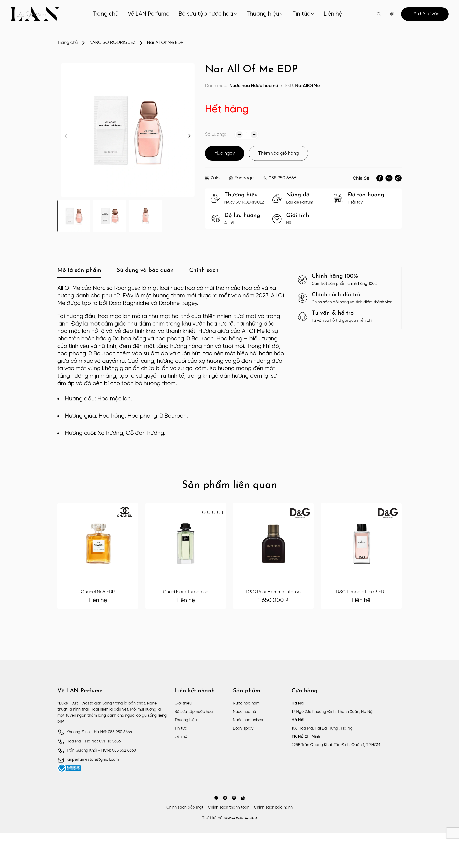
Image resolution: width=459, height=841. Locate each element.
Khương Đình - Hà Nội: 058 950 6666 (99, 732)
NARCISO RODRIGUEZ (112, 42)
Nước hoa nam (246, 703)
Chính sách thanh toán (228, 807)
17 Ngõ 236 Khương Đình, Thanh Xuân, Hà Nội (332, 712)
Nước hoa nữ (264, 85)
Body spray (243, 728)
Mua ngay (224, 153)
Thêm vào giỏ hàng (278, 153)
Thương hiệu (263, 14)
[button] (189, 136)
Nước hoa (239, 85)
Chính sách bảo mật (184, 807)
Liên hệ (333, 14)
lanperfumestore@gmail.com (93, 760)
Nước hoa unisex (248, 720)
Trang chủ (106, 14)
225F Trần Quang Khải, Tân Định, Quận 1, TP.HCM (336, 745)
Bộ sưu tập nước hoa (206, 14)
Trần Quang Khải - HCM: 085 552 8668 (101, 750)
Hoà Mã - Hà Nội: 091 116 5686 (94, 741)
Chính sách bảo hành (273, 807)
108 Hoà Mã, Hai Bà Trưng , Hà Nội (322, 728)
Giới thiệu (183, 703)
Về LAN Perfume (148, 14)
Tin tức (301, 14)
